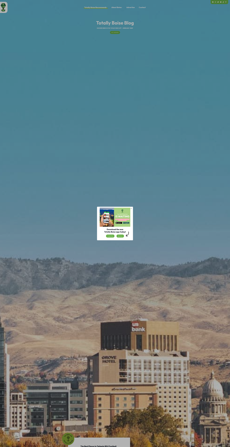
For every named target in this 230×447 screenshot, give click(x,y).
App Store (120, 236)
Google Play (110, 236)
